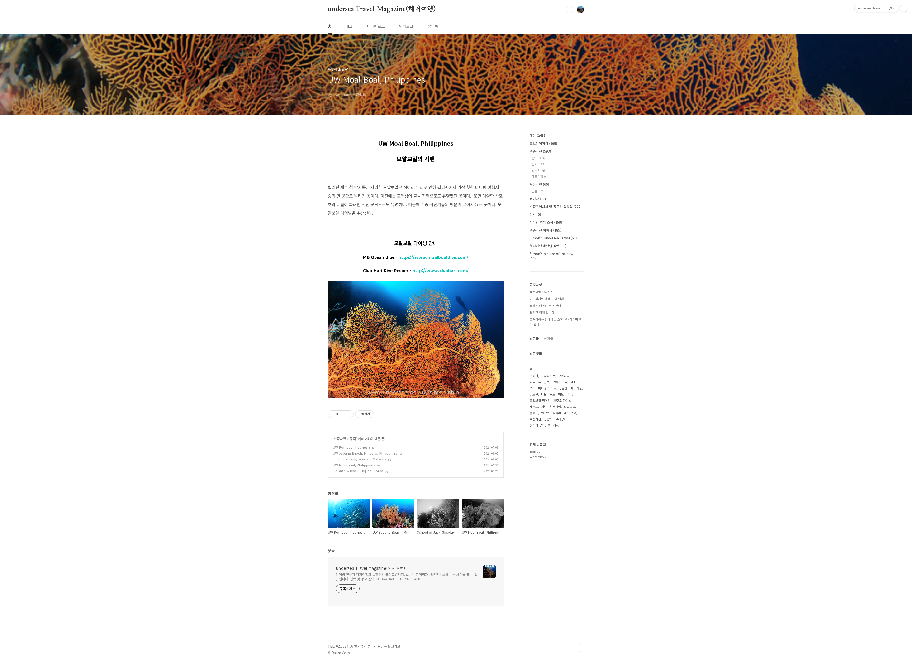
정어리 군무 (559, 382)
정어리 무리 (537, 425)
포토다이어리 (543, 143)
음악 (535, 214)
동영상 (538, 198)
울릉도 (534, 413)
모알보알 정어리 (540, 400)
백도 (532, 388)
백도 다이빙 (565, 394)
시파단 (574, 382)
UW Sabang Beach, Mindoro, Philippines (365, 453)
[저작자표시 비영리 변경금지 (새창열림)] (380, 414)
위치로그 (406, 26)
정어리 (556, 413)
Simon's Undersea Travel (553, 238)
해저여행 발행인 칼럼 (548, 245)
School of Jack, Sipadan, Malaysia (359, 459)
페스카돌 (576, 388)
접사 (538, 164)
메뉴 (538, 135)
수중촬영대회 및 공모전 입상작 (556, 206)
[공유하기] (342, 414)
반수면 (538, 170)
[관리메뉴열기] (903, 8)
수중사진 (340, 438)
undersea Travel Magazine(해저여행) (382, 9)
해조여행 (540, 176)
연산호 (545, 413)
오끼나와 (564, 375)
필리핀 (534, 375)
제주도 (534, 406)
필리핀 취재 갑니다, (542, 312)
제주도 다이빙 (562, 400)
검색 (569, 9)
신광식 (548, 419)
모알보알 (569, 406)
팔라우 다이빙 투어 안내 (545, 305)
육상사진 (539, 184)
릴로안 (534, 394)
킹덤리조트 (548, 375)
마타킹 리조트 (547, 388)
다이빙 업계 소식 (546, 222)
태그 (349, 26)
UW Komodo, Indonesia (351, 447)
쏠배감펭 (553, 425)
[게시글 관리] (348, 414)
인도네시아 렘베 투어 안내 (547, 298)
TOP (580, 648)
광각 (353, 438)
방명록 (433, 26)
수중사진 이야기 (545, 230)
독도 (552, 394)
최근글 (534, 338)
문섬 (546, 382)
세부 (544, 406)
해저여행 (555, 406)
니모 (544, 394)
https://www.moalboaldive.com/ (433, 257)
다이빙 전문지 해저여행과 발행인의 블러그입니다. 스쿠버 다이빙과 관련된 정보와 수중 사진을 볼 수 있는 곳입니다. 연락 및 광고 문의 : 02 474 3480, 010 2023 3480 (408, 576)
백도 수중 (570, 413)
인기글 (548, 338)
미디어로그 (376, 26)
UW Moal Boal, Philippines (354, 465)
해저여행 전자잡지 (541, 292)
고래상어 (561, 419)
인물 (538, 191)
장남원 (563, 388)
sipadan (535, 382)
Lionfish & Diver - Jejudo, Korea (358, 471)
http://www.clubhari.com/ (441, 270)
